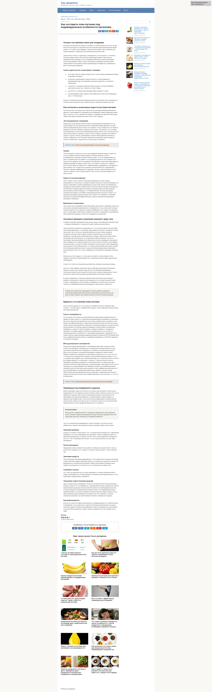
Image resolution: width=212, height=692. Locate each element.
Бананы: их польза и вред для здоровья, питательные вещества (142, 65)
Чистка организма (114, 10)
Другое (126, 10)
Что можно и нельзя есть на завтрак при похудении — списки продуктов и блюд (142, 48)
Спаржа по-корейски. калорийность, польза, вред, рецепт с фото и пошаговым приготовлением (141, 30)
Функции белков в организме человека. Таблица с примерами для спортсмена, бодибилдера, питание (142, 75)
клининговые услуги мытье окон (69, 16)
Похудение (82, 10)
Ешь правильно (69, 2)
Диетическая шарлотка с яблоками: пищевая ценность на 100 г (142, 39)
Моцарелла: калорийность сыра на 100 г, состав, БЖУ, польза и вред (142, 56)
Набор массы (101, 10)
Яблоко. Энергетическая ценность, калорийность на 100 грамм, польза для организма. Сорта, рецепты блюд (142, 85)
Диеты (92, 10)
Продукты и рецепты (69, 10)
